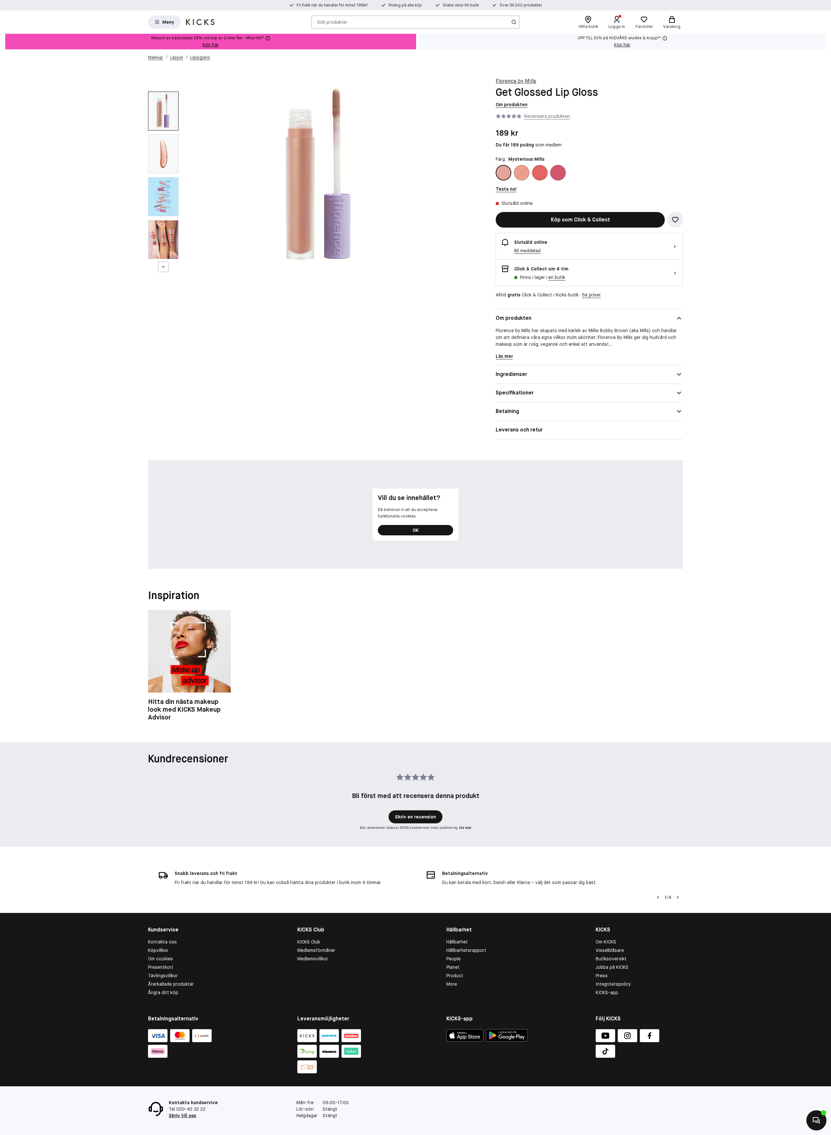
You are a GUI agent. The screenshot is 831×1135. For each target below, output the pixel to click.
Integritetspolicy (613, 984)
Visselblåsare (610, 950)
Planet (453, 967)
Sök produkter (332, 22)
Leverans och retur (519, 429)
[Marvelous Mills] (521, 173)
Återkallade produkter (171, 984)
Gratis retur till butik (461, 5)
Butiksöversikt (611, 959)
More (451, 984)
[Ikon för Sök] (514, 22)
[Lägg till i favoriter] (675, 220)
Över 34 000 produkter (521, 5)
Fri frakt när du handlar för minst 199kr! (332, 5)
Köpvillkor (158, 950)
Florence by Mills (516, 81)
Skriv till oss (182, 1115)
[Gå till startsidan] (200, 22)
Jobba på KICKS (612, 967)
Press (602, 976)
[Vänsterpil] (658, 897)
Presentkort (160, 967)
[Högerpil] (678, 897)
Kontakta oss (162, 942)
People (453, 959)
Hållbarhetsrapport (466, 950)
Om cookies (160, 959)
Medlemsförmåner (316, 950)
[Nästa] (163, 267)
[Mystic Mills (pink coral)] (558, 173)
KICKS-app (607, 992)
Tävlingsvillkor (163, 976)
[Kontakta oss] (816, 1120)
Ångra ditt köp (163, 992)
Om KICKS (606, 942)
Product (454, 976)
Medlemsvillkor (312, 959)
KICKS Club (308, 942)
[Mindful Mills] (540, 173)
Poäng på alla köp (405, 5)
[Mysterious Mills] (503, 173)
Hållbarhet (457, 942)
